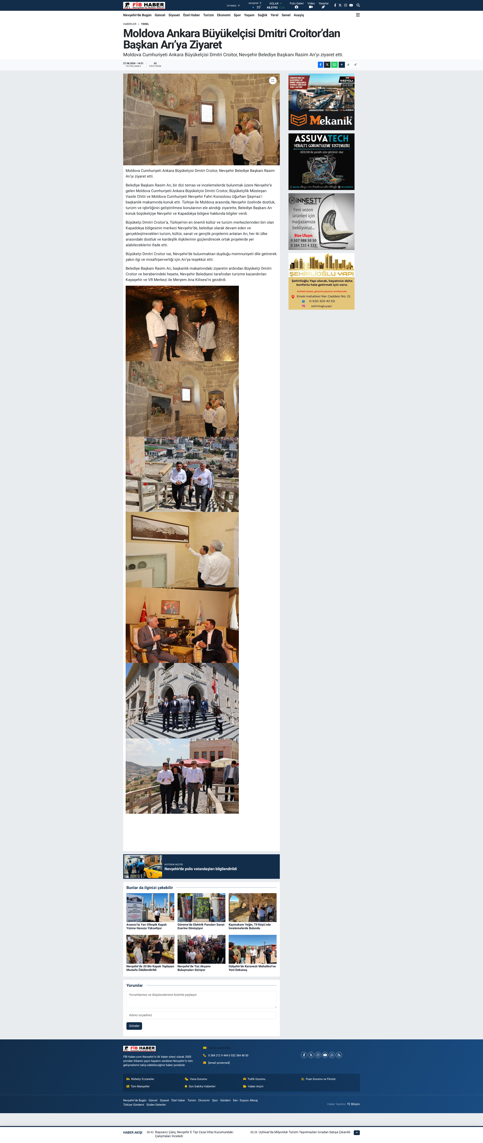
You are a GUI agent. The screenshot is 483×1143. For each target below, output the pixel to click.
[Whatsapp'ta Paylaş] (334, 65)
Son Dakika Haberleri (202, 1086)
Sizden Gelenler (156, 1104)
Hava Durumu (198, 1079)
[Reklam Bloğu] (321, 101)
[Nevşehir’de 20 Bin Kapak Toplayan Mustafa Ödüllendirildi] (150, 949)
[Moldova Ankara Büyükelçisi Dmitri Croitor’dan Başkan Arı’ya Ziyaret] (201, 119)
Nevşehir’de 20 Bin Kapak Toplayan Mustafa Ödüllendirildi (150, 968)
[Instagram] (318, 1055)
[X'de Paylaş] (327, 65)
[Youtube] (325, 1055)
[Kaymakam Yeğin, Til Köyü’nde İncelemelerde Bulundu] (253, 907)
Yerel (274, 15)
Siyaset (174, 15)
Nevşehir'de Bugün (137, 15)
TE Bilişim (353, 1104)
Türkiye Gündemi (133, 1104)
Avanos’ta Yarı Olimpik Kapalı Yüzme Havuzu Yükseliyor (146, 926)
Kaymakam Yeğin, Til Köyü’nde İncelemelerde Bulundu (250, 926)
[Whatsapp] (332, 1055)
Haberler (129, 23)
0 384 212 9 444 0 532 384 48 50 (228, 1055)
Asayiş (299, 15)
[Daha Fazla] (342, 65)
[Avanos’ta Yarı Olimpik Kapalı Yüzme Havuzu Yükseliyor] (150, 907)
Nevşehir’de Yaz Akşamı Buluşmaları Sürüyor (194, 968)
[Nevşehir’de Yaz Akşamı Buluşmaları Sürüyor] (201, 949)
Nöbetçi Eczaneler (142, 1079)
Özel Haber (191, 15)
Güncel (160, 15)
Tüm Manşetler (140, 1086)
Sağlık (262, 15)
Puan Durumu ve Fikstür (321, 1079)
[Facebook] (304, 1055)
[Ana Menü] (358, 15)
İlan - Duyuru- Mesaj (245, 1100)
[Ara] (358, 5)
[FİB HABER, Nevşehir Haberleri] (144, 5)
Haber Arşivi (255, 1086)
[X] (311, 1055)
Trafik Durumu (256, 1079)
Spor (237, 15)
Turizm (208, 15)
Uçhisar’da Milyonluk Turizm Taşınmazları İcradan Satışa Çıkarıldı (304, 1132)
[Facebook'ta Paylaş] (320, 65)
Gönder (134, 1026)
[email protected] (219, 1048)
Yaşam (249, 15)
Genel (286, 15)
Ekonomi (224, 15)
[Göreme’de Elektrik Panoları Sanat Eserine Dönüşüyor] (201, 907)
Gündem (225, 1100)
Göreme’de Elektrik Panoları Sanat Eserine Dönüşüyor (201, 926)
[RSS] (339, 1055)
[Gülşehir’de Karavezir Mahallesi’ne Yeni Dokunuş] (253, 949)
